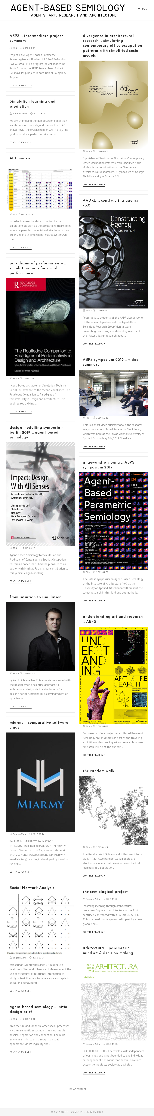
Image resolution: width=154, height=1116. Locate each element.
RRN (15, 48)
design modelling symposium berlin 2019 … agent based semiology (37, 432)
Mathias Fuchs (20, 113)
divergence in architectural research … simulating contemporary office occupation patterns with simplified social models (112, 46)
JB (14, 214)
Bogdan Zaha (19, 834)
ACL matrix (20, 158)
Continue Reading (19, 85)
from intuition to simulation (36, 597)
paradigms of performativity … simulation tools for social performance (38, 268)
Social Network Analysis (32, 888)
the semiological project (105, 892)
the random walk (98, 771)
